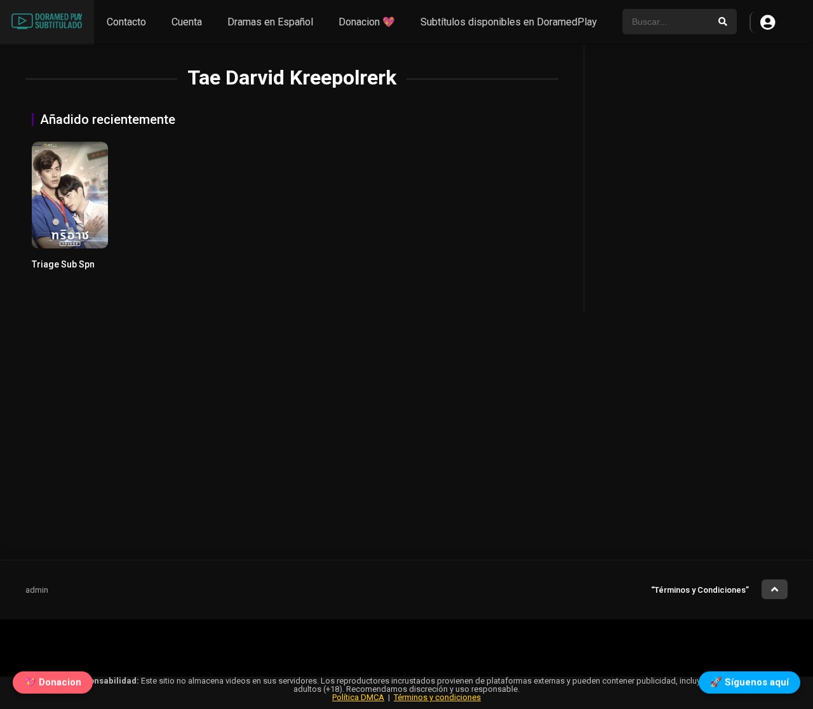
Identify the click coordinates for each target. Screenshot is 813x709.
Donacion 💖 (367, 22)
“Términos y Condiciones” (700, 590)
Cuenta (186, 22)
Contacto (126, 22)
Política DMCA (358, 697)
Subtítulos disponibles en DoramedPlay (508, 22)
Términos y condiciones (437, 697)
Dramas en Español (270, 22)
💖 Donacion (52, 681)
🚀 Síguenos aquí (749, 681)
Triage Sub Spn (63, 264)
